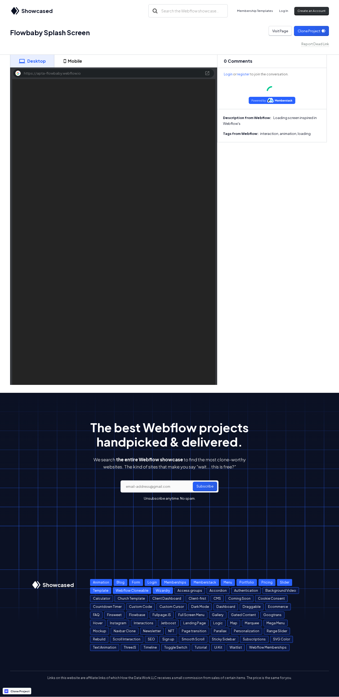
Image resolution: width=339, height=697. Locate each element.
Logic (218, 623)
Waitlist (236, 647)
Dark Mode (200, 606)
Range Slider (277, 631)
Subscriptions (254, 639)
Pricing (267, 582)
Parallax (220, 631)
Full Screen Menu (191, 615)
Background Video (280, 590)
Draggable (252, 606)
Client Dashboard (166, 598)
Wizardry (163, 590)
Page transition (194, 631)
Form (136, 582)
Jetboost (168, 623)
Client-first (197, 598)
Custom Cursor (171, 606)
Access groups (189, 590)
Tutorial (201, 647)
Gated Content (243, 615)
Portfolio (246, 582)
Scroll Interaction (126, 639)
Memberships (175, 582)
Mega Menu (275, 623)
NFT (171, 631)
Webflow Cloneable (132, 590)
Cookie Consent (271, 598)
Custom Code (140, 606)
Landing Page (194, 623)
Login (228, 74)
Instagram (118, 623)
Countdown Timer (107, 606)
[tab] (32, 61)
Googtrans (272, 615)
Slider (284, 582)
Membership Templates (255, 11)
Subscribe (205, 486)
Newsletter (152, 631)
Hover (97, 623)
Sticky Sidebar (223, 639)
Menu (228, 582)
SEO (151, 639)
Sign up (168, 639)
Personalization (246, 631)
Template (100, 590)
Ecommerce (278, 606)
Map (233, 623)
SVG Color (281, 639)
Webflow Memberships (268, 647)
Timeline (150, 647)
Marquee (252, 623)
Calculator (101, 598)
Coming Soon (239, 598)
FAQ (96, 615)
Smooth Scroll (193, 639)
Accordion (218, 590)
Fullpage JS (162, 615)
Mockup (99, 631)
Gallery (218, 615)
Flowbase (137, 615)
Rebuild (99, 639)
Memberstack (205, 582)
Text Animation (104, 647)
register (243, 74)
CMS (217, 598)
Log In (283, 11)
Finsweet (114, 615)
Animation (101, 582)
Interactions (143, 623)
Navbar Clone (125, 631)
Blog (120, 582)
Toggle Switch (175, 647)
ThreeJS (130, 647)
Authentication (246, 590)
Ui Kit (218, 647)
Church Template (131, 598)
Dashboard (225, 606)
